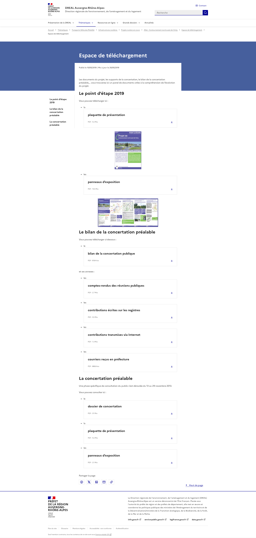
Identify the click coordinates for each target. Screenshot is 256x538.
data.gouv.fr (197, 519)
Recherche (205, 12)
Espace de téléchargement (192, 30)
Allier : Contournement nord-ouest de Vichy (161, 30)
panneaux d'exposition (104, 182)
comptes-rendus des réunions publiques (116, 285)
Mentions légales (79, 528)
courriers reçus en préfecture (108, 359)
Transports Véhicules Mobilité (83, 30)
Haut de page (196, 485)
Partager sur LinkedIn (96, 482)
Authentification (122, 528)
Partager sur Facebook (81, 482)
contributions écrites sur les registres (114, 310)
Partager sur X (89, 482)
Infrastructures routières (108, 30)
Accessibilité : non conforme (100, 528)
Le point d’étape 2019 (58, 101)
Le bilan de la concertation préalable (56, 112)
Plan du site (52, 528)
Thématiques (84, 22)
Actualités (149, 22)
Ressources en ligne (106, 22)
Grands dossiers (130, 22)
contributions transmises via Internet (114, 335)
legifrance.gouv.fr (178, 519)
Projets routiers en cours (130, 30)
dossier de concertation (105, 406)
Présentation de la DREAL (59, 22)
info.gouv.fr (133, 519)
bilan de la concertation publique (111, 253)
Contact (202, 5)
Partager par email (104, 482)
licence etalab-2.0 (102, 534)
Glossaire (64, 528)
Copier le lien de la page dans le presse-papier (111, 482)
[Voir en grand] (128, 150)
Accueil (51, 30)
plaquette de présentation (106, 115)
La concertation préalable (58, 123)
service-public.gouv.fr (154, 519)
